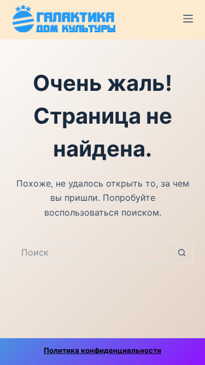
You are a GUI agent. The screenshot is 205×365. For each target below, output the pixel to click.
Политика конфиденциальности (102, 350)
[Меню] (188, 19)
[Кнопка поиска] (182, 252)
